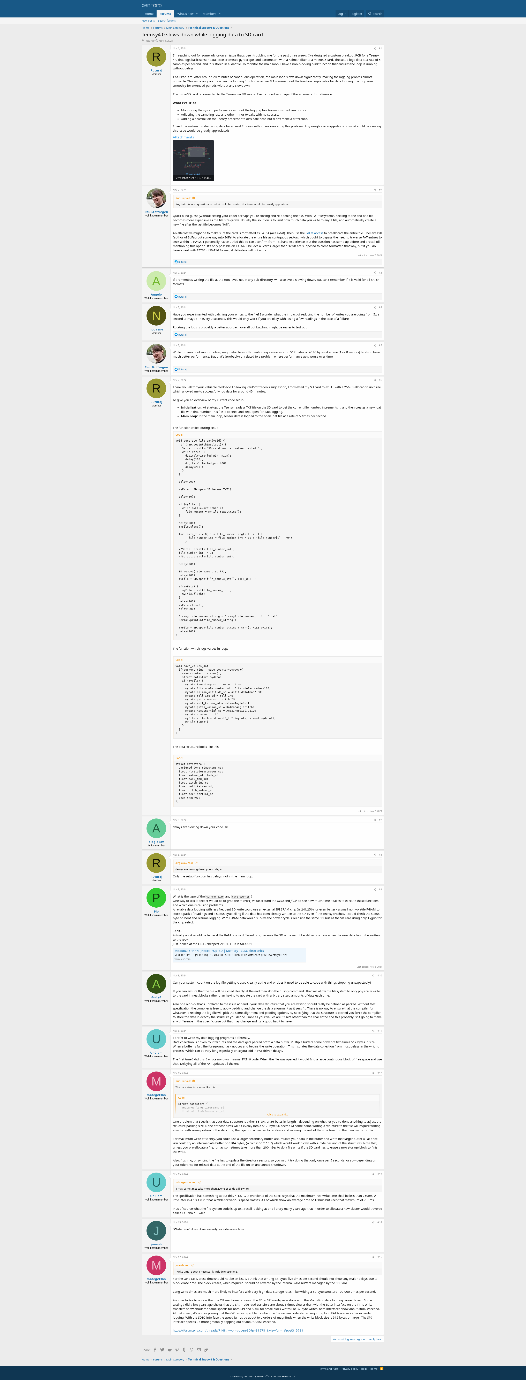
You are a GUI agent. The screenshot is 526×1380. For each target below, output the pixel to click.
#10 (379, 975)
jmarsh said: (182, 1265)
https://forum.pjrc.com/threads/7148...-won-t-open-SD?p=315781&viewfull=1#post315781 (238, 1330)
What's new (185, 14)
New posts (148, 20)
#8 (380, 854)
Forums (165, 14)
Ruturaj (149, 41)
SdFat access (314, 233)
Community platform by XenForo (263, 1376)
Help (364, 1369)
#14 (379, 1222)
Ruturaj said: (183, 198)
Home (149, 14)
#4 (380, 307)
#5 (380, 345)
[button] (197, 13)
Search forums (167, 20)
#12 (379, 1073)
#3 (380, 272)
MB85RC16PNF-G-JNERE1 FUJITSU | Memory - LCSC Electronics (219, 950)
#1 (380, 48)
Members (209, 14)
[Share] (374, 48)
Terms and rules (328, 1369)
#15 (379, 1257)
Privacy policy (349, 1369)
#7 (380, 820)
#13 (379, 1174)
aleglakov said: (184, 863)
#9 (380, 889)
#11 (379, 1030)
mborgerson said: (186, 1182)
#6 (380, 380)
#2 (380, 190)
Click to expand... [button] (277, 1114)
